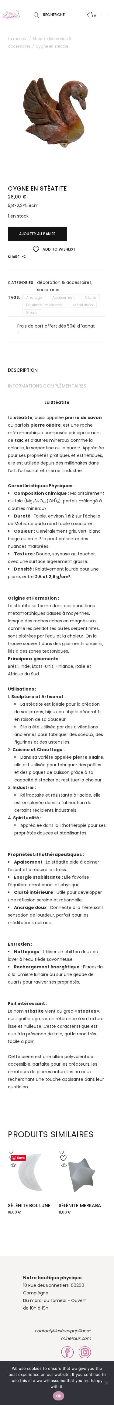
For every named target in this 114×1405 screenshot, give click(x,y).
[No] (106, 1383)
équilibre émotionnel (44, 305)
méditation (83, 305)
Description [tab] (23, 370)
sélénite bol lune (29, 1205)
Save (21, 1157)
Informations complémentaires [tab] (47, 386)
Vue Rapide (13, 1165)
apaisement (63, 297)
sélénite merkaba (80, 1205)
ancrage (34, 297)
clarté (90, 297)
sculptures (48, 290)
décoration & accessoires (64, 282)
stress (31, 312)
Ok (58, 1395)
